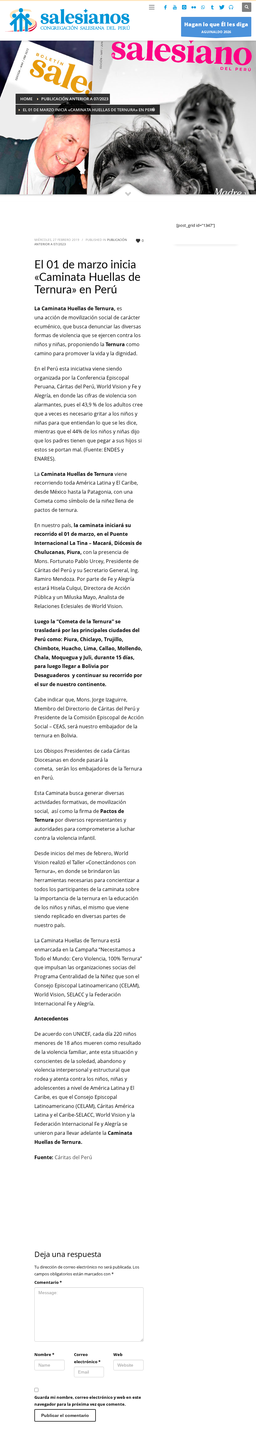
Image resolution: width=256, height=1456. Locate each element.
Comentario (48, 1282)
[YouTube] (175, 7)
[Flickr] (193, 7)
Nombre (44, 1354)
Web (117, 1354)
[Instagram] (184, 7)
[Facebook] (165, 7)
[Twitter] (221, 7)
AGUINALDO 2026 (216, 27)
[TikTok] (212, 7)
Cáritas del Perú (74, 1157)
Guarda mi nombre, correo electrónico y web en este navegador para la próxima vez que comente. (87, 1400)
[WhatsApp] (203, 7)
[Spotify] (231, 7)
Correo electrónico (87, 1358)
